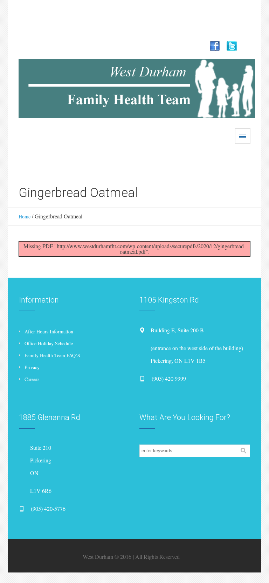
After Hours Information (49, 331)
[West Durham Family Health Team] (137, 88)
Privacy (32, 367)
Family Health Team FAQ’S (52, 355)
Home (24, 216)
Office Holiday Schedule (49, 343)
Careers (32, 379)
